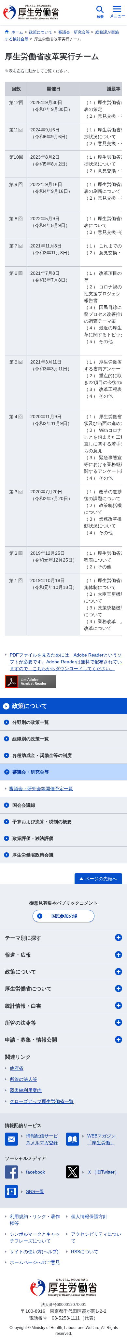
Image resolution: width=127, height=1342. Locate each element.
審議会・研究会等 (30, 772)
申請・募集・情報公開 (31, 1040)
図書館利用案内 (26, 1090)
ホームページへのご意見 (35, 1262)
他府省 (16, 1068)
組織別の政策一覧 (30, 738)
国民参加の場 (64, 916)
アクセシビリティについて (96, 1237)
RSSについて (84, 1251)
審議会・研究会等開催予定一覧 (41, 788)
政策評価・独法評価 (32, 838)
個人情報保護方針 (89, 1216)
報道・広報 (18, 955)
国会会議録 (23, 805)
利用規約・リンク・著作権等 (35, 1220)
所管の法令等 (20, 1023)
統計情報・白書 (23, 1006)
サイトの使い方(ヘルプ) (34, 1251)
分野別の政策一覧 (30, 722)
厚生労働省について (28, 988)
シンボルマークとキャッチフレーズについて (35, 1237)
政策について (20, 972)
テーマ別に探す (23, 938)
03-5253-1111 (66, 1318)
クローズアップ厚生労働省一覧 (42, 1101)
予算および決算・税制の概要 (42, 821)
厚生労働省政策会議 (32, 854)
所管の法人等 (23, 1079)
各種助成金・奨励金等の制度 (42, 755)
